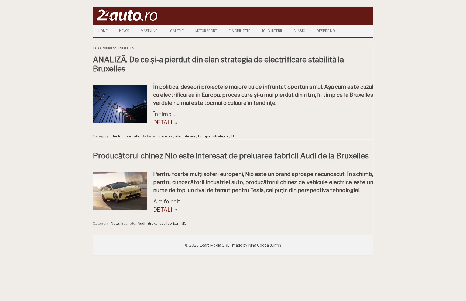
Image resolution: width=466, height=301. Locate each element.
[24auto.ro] (126, 22)
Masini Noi (150, 31)
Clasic (299, 31)
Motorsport (206, 31)
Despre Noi (326, 31)
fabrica (172, 223)
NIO (184, 223)
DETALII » (165, 122)
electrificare (185, 136)
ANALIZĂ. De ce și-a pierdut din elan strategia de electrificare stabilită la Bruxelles (218, 64)
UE (233, 136)
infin (277, 245)
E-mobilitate (239, 31)
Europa (204, 136)
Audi (141, 223)
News (124, 31)
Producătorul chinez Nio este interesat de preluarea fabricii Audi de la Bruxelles (231, 155)
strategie (221, 136)
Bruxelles (165, 136)
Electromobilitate (125, 136)
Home (103, 31)
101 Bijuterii (272, 31)
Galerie (177, 31)
